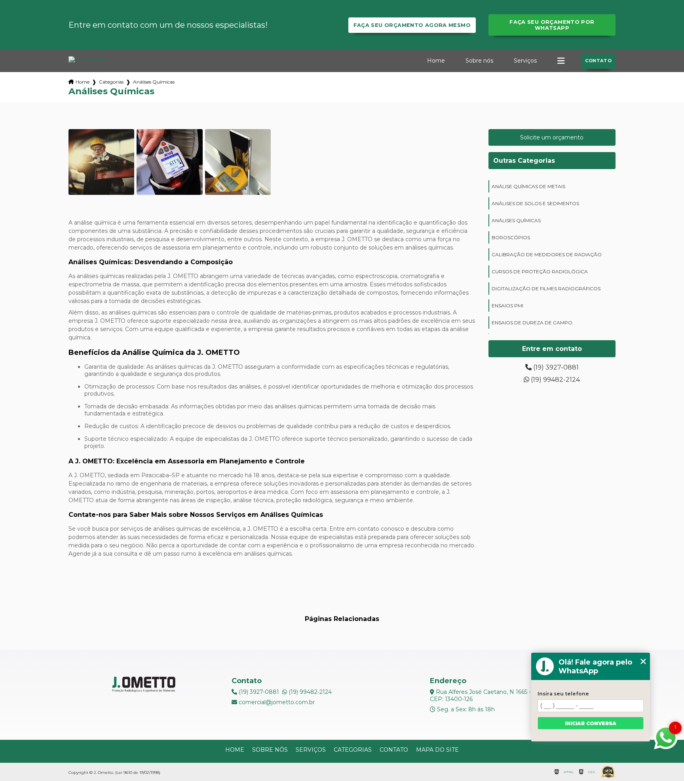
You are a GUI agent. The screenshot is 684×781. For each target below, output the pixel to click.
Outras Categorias (524, 160)
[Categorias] (560, 61)
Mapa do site (437, 749)
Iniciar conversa (590, 723)
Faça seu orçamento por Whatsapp (551, 25)
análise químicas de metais (528, 186)
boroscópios (511, 237)
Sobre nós (479, 60)
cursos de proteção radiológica (540, 271)
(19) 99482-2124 (554, 379)
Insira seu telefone (563, 694)
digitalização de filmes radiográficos (546, 288)
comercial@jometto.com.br (276, 702)
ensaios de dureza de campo (532, 323)
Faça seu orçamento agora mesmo (412, 25)
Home (436, 60)
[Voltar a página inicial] (87, 60)
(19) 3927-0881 (555, 367)
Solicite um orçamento (551, 137)
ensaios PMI (507, 306)
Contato (598, 60)
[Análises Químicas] (101, 162)
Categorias (111, 82)
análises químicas (516, 220)
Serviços (525, 60)
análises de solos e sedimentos (535, 203)
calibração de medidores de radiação (547, 254)
